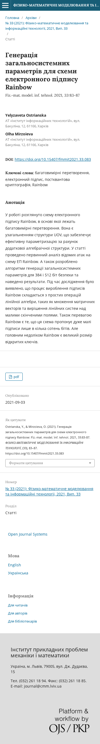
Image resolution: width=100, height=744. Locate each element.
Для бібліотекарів (22, 621)
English (14, 564)
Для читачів (17, 605)
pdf (16, 376)
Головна (12, 17)
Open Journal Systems (27, 534)
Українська (18, 572)
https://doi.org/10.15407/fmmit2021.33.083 (53, 159)
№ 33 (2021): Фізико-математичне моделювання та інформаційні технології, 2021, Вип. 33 (46, 26)
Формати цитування (26, 463)
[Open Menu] (5, 5)
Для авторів (17, 613)
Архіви (31, 17)
